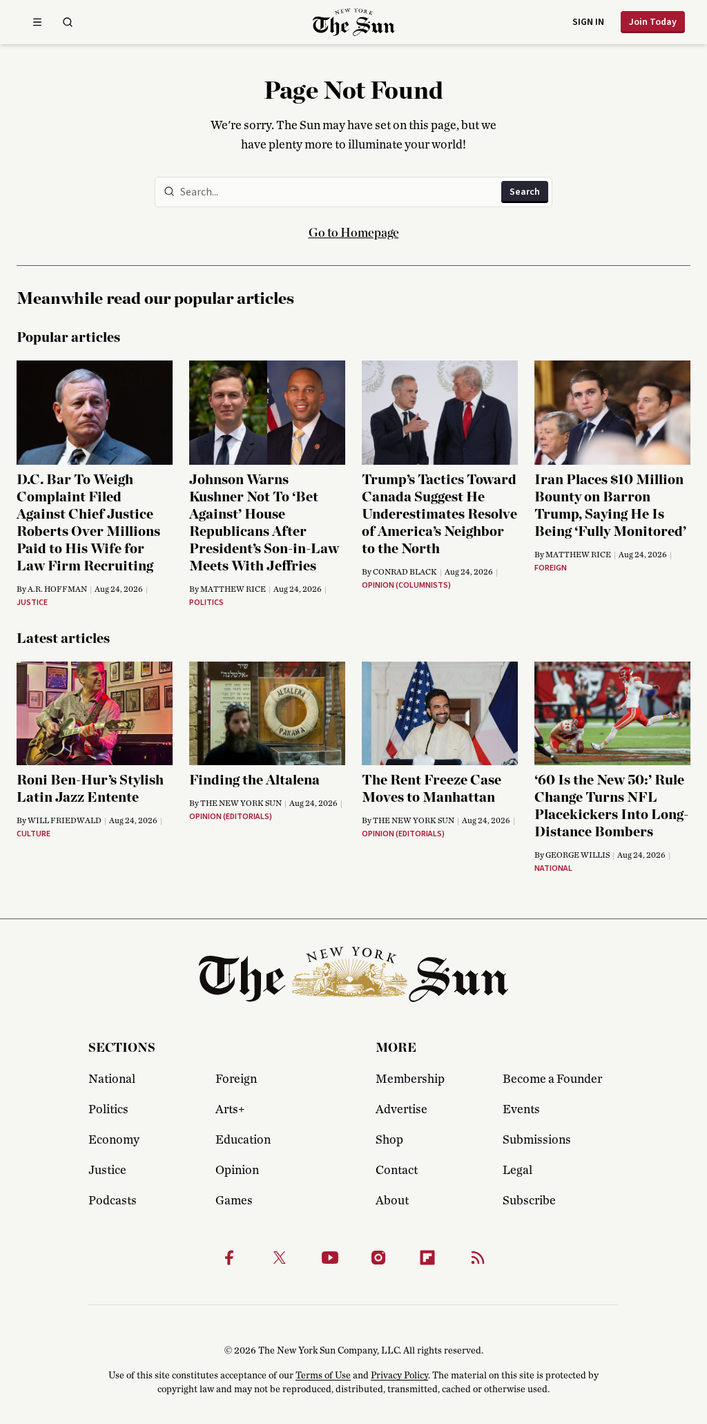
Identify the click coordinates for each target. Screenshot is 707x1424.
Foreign (236, 1079)
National (111, 1079)
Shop (389, 1140)
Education (243, 1140)
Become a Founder (552, 1079)
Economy (113, 1140)
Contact (397, 1170)
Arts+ (229, 1110)
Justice (107, 1170)
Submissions (537, 1140)
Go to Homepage (354, 233)
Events (521, 1110)
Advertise (401, 1110)
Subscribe (529, 1201)
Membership (410, 1079)
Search (525, 192)
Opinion (237, 1170)
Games (234, 1201)
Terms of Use (323, 1375)
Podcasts (112, 1201)
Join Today (653, 22)
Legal (517, 1170)
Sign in (588, 22)
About (392, 1201)
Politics (108, 1110)
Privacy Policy (399, 1375)
